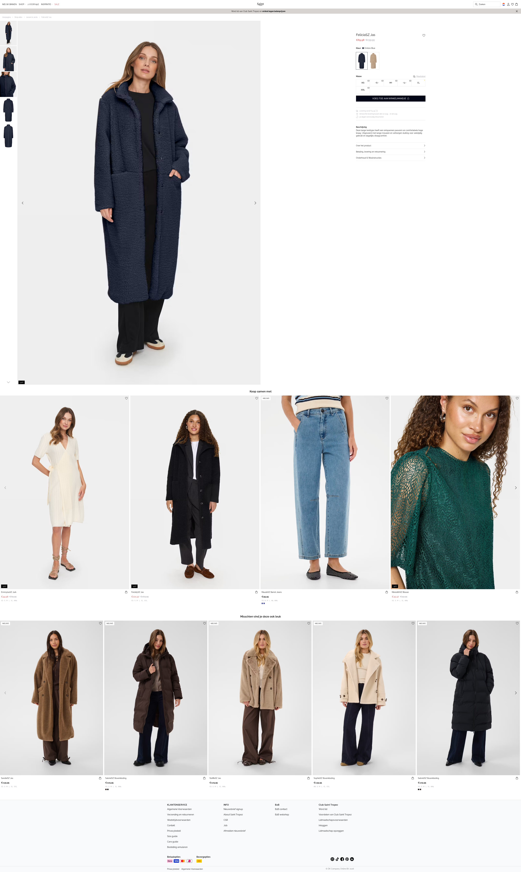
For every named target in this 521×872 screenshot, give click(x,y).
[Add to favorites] (424, 35)
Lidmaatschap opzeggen (331, 831)
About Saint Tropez (233, 814)
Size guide (172, 836)
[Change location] (503, 4)
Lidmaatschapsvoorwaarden (333, 820)
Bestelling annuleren (177, 847)
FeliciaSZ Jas (46, 17)
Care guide (172, 841)
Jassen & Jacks (32, 17)
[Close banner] (517, 11)
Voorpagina (6, 17)
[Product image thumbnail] (8, 32)
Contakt (171, 825)
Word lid (323, 809)
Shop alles (18, 17)
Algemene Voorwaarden (179, 809)
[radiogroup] (390, 86)
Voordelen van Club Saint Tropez (335, 814)
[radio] (418, 82)
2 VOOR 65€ (33, 4)
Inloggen (323, 825)
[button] (390, 146)
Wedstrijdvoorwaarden (178, 820)
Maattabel (420, 76)
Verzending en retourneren (180, 814)
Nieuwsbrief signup (233, 809)
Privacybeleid (174, 831)
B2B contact (281, 809)
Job (225, 825)
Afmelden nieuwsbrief (234, 831)
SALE (57, 4)
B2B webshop (282, 814)
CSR (226, 820)
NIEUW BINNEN (9, 4)
